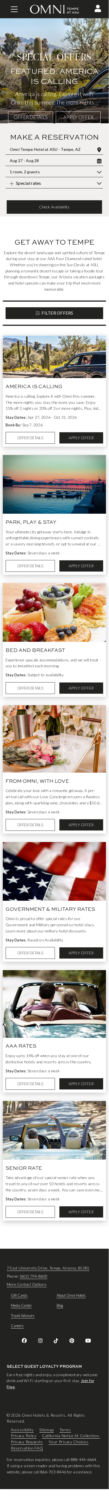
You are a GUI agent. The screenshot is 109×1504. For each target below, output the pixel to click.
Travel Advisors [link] (23, 1315)
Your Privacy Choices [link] (68, 1441)
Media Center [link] (21, 1305)
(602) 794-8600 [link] (33, 1276)
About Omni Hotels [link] (71, 1295)
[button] (98, 8)
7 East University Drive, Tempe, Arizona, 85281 (48, 1268)
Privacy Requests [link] (27, 1441)
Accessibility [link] (22, 1429)
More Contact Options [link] (27, 1284)
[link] (24, 1340)
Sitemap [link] (46, 1429)
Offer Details (31, 117)
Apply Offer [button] (78, 117)
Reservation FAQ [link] (27, 1448)
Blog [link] (60, 1305)
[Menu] (14, 9)
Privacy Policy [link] (24, 1436)
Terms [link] (65, 1429)
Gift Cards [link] (19, 1295)
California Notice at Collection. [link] (71, 1436)
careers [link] (17, 1325)
